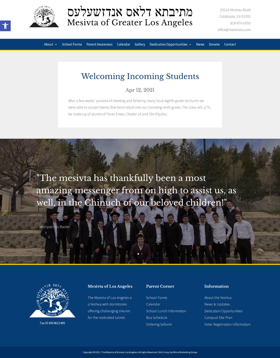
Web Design (164, 352)
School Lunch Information (166, 311)
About (48, 45)
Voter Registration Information (227, 324)
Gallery (140, 45)
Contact (230, 45)
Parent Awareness (100, 45)
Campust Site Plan (218, 317)
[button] (5, 26)
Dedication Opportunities (169, 45)
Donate (214, 45)
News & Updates (217, 304)
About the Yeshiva (217, 297)
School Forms (72, 45)
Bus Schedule (156, 317)
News (200, 45)
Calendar (123, 45)
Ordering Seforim (159, 324)
